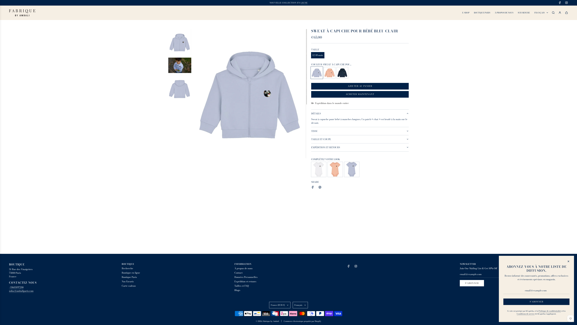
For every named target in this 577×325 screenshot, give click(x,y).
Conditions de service (526, 313)
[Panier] (566, 12)
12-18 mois (317, 55)
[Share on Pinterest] (320, 188)
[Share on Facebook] (312, 188)
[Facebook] (560, 2)
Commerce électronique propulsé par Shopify (302, 321)
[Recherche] (553, 12)
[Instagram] (566, 2)
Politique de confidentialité (550, 311)
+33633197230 (16, 287)
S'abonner (472, 283)
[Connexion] (560, 12)
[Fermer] (568, 261)
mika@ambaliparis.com (21, 291)
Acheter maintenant (360, 94)
